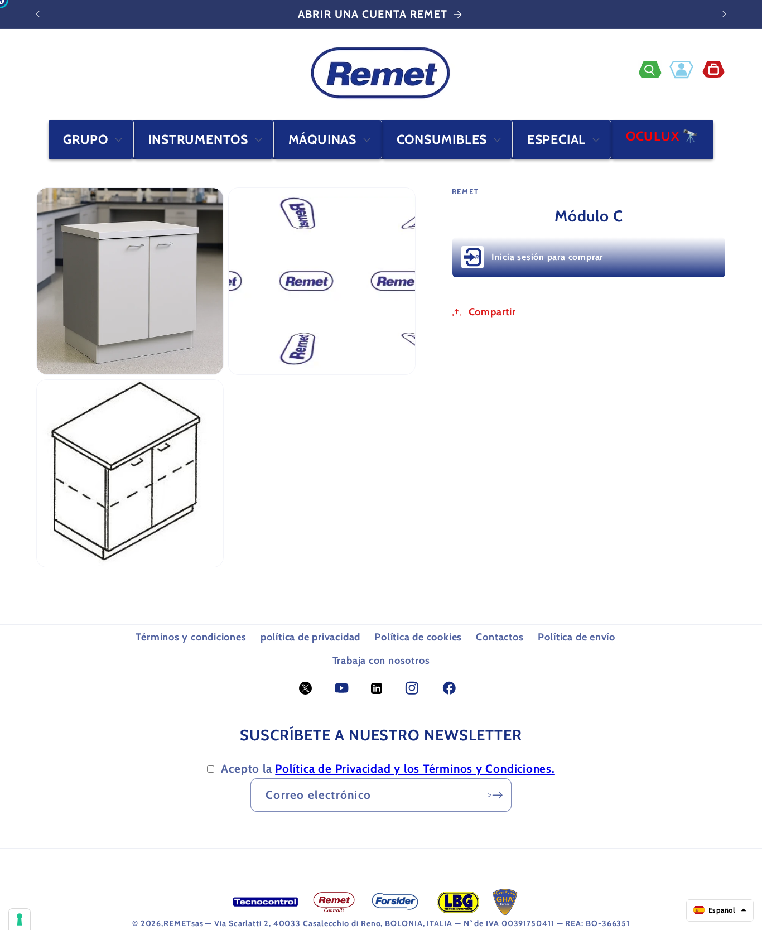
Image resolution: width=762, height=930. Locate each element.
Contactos (499, 636)
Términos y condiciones (191, 636)
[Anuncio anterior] (38, 14)
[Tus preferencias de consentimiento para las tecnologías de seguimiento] (19, 919)
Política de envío (576, 636)
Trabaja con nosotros (381, 660)
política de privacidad (310, 636)
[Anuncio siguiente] (724, 14)
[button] (654, 69)
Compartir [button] (492, 312)
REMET (177, 923)
